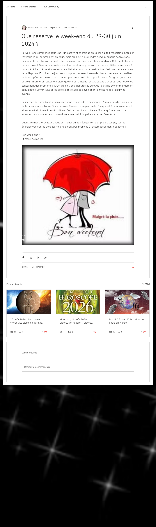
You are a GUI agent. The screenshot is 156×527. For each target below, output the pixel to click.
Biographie (13, 222)
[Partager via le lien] (45, 257)
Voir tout (146, 284)
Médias (11, 273)
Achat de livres (15, 278)
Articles (11, 286)
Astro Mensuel (14, 231)
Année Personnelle (17, 256)
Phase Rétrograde (17, 248)
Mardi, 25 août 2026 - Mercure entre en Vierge (127, 321)
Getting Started (28, 6)
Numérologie (14, 261)
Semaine (11, 227)
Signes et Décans (16, 235)
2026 (9, 269)
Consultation (13, 282)
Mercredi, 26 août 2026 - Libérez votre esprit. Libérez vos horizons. (76, 321)
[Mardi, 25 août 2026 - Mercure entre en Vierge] (127, 302)
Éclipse (11, 244)
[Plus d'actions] (132, 27)
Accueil (11, 218)
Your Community (51, 6)
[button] (145, 7)
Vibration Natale (15, 265)
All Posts (10, 6)
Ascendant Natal (16, 239)
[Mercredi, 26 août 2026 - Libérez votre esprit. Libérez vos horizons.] (78, 302)
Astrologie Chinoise (17, 252)
